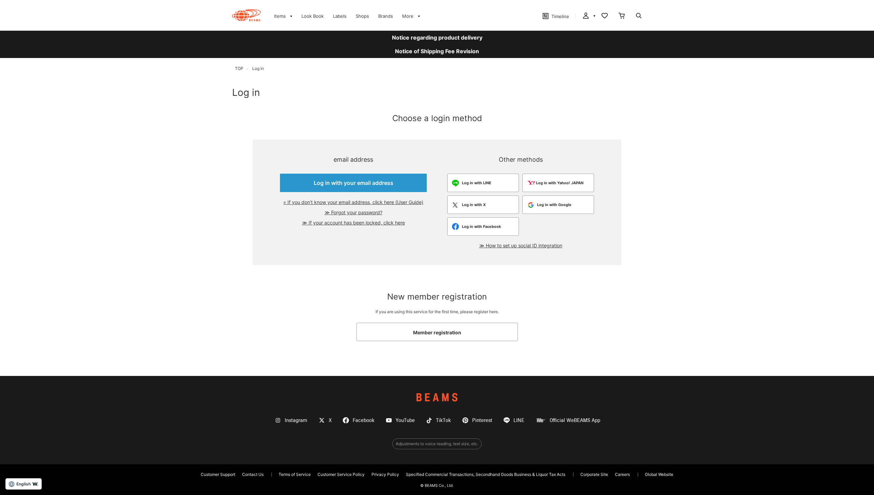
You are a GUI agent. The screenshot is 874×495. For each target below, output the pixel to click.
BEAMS (437, 397)
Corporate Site (594, 474)
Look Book (312, 16)
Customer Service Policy (341, 474)
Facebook (364, 420)
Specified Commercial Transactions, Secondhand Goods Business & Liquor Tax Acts (485, 474)
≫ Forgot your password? (353, 212)
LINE (518, 420)
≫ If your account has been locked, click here (353, 222)
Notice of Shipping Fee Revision (437, 51)
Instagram (296, 420)
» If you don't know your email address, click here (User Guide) (353, 202)
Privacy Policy (385, 474)
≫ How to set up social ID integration (520, 245)
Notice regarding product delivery (437, 37)
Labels (340, 16)
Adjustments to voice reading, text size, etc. (437, 443)
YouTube (405, 420)
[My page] (588, 16)
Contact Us (253, 474)
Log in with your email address (353, 182)
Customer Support (218, 474)
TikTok (443, 420)
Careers (622, 474)
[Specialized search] (639, 16)
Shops (362, 16)
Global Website (659, 474)
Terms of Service (295, 474)
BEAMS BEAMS (246, 15)
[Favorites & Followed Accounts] (605, 16)
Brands (385, 16)
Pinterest (482, 420)
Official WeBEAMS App (575, 420)
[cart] (622, 16)
